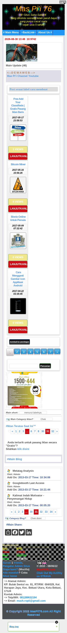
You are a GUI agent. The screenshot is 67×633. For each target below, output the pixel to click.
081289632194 (28, 597)
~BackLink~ (28, 32)
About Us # (45, 32)
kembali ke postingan (19, 342)
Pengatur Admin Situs (16, 566)
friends (18, 562)
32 (52, 431)
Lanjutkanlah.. (18, 156)
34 (51, 511)
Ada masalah (11, 572)
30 (42, 431)
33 (46, 511)
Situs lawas (10, 575)
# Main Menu (11, 32)
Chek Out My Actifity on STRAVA (49, 574)
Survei (7, 562)
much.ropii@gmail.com (31, 600)
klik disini (23, 449)
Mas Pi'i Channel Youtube (22, 76)
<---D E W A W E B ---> (21, 72)
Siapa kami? (10, 569)
